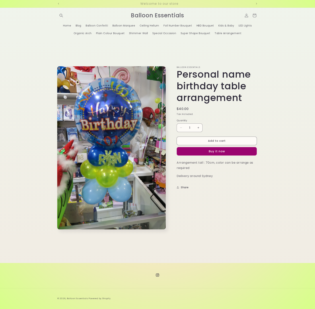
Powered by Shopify (100, 298)
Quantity (182, 120)
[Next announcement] (256, 3)
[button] (61, 16)
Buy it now (217, 151)
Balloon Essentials (77, 298)
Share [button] (185, 187)
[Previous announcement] (59, 3)
